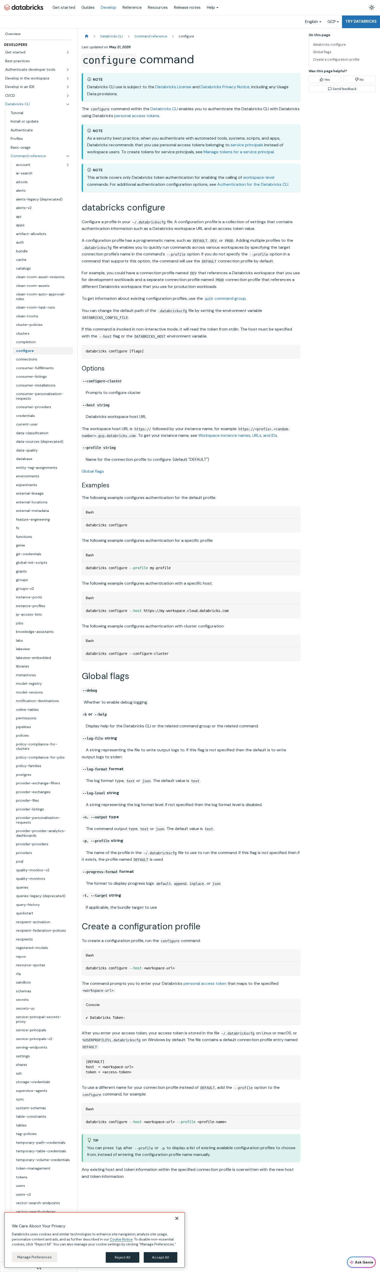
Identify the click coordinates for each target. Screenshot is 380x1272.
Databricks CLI (164, 108)
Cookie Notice (121, 1239)
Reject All (122, 1257)
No (362, 79)
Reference (132, 7)
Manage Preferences (34, 1257)
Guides (88, 7)
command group (225, 298)
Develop (108, 7)
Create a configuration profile (336, 59)
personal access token (205, 983)
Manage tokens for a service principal (238, 152)
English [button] (311, 21)
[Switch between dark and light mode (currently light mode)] (372, 7)
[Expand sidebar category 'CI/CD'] (68, 96)
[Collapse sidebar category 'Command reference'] (68, 156)
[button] (37, 52)
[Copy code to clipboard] (294, 351)
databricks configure (329, 44)
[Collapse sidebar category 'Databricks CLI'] (68, 104)
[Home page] (87, 36)
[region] (94, 1240)
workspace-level (258, 177)
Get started (63, 7)
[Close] (177, 1218)
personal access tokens (136, 115)
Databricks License (173, 87)
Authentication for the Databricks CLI (252, 184)
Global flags (93, 471)
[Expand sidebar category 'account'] (68, 165)
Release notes (187, 7)
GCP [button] (332, 21)
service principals (247, 145)
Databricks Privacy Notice (225, 87)
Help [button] (211, 7)
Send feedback (344, 89)
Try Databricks (361, 21)
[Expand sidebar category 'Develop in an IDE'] (68, 87)
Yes (327, 79)
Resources (158, 7)
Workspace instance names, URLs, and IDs (237, 435)
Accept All (160, 1257)
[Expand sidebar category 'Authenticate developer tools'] (68, 70)
